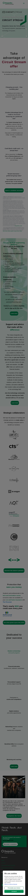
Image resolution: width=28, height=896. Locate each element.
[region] (14, 883)
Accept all (14, 891)
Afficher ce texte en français (10, 884)
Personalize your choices (14, 888)
